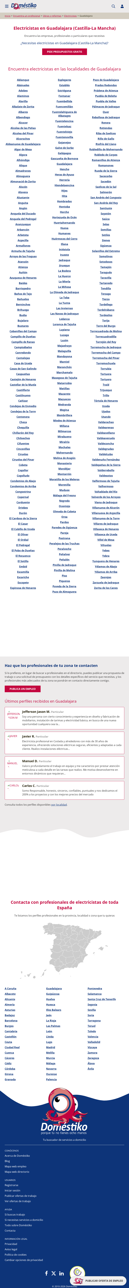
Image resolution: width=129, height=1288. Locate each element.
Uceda (106, 406)
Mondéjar (64, 468)
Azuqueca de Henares (23, 277)
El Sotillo (23, 561)
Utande (106, 417)
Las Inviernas (64, 308)
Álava (91, 1063)
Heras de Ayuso (64, 174)
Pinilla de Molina (64, 570)
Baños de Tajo (23, 294)
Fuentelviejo (64, 132)
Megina (64, 410)
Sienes (106, 240)
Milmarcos (64, 431)
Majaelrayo (64, 345)
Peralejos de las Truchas (64, 543)
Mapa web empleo (15, 1166)
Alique (23, 165)
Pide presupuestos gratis (64, 51)
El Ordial (23, 540)
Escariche (23, 577)
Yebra (105, 556)
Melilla (50, 1052)
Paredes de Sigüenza (64, 527)
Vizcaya (92, 1047)
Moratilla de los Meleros (64, 479)
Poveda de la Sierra (64, 586)
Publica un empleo (23, 689)
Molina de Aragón (64, 458)
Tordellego (105, 304)
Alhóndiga (23, 160)
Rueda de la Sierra (106, 171)
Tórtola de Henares (106, 400)
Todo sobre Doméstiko (18, 1225)
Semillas (106, 229)
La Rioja (51, 1020)
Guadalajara (64, 164)
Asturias (10, 1010)
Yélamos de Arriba (106, 572)
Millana (64, 426)
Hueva (64, 228)
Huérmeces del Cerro (64, 238)
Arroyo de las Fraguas (23, 256)
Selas (106, 224)
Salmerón (106, 192)
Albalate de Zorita (23, 106)
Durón (23, 513)
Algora (23, 154)
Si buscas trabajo (15, 1214)
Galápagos (64, 153)
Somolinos (105, 256)
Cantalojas (23, 358)
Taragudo (106, 272)
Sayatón (106, 213)
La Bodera (64, 271)
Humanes (64, 233)
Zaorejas (106, 577)
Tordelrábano (105, 310)
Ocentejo (64, 506)
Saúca (106, 219)
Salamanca (95, 994)
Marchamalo (64, 372)
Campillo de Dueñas (23, 336)
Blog (7, 1161)
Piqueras (64, 581)
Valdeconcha (106, 443)
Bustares (23, 326)
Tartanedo (105, 283)
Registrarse (11, 1185)
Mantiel (64, 361)
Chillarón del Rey (23, 433)
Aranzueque (23, 224)
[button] (6, 6)
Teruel (91, 1026)
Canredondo (23, 352)
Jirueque (64, 265)
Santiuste (106, 208)
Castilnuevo (23, 395)
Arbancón (23, 229)
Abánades (23, 85)
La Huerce (64, 276)
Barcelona (11, 1020)
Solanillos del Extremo (106, 251)
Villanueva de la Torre (106, 518)
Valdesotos (106, 475)
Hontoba (64, 206)
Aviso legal (11, 1249)
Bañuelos (23, 299)
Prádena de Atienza (106, 90)
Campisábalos (23, 347)
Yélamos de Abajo (106, 566)
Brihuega (23, 310)
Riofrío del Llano (106, 144)
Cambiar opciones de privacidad (24, 1260)
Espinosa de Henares (23, 588)
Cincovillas (23, 449)
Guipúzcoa (52, 994)
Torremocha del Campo (106, 352)
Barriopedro (23, 288)
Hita (64, 196)
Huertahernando (64, 222)
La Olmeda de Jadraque (64, 292)
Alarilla (23, 101)
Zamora (92, 1052)
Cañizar (23, 400)
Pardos (64, 522)
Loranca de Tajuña (64, 324)
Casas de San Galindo (23, 368)
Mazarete (64, 394)
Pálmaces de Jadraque (106, 106)
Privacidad (11, 1244)
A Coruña (10, 988)
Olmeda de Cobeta (64, 511)
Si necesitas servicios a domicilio (24, 1220)
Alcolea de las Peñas (23, 128)
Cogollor (23, 470)
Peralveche (64, 549)
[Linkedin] (61, 1273)
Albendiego (23, 117)
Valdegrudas (106, 449)
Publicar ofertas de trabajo (20, 1196)
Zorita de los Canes (106, 588)
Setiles (106, 235)
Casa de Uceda (23, 363)
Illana (64, 244)
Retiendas (106, 128)
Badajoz (10, 1015)
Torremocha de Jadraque (105, 347)
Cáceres (9, 1058)
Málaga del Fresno (64, 495)
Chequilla (23, 427)
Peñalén (64, 559)
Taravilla (105, 277)
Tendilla (106, 288)
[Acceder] (122, 6)
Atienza (23, 267)
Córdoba (10, 1068)
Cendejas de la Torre (23, 411)
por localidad (59, 804)
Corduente (23, 502)
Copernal (23, 497)
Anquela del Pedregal (23, 219)
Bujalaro (23, 320)
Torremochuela (105, 363)
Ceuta (8, 1042)
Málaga (50, 1063)
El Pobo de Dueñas (23, 550)
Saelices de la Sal (105, 187)
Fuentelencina (64, 121)
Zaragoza (93, 1058)
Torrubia (106, 368)
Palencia (51, 1079)
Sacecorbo (106, 176)
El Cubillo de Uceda (23, 529)
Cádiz (8, 1063)
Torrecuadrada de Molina (106, 331)
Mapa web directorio (17, 1171)
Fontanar (64, 96)
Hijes (64, 190)
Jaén (49, 1015)
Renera (105, 122)
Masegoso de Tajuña (64, 378)
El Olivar (23, 534)
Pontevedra (95, 988)
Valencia (93, 1036)
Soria (91, 1015)
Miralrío (64, 442)
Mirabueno (64, 436)
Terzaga (106, 294)
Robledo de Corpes (105, 154)
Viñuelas (106, 545)
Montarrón (64, 474)
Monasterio (64, 463)
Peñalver (64, 554)
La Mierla (64, 281)
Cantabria (11, 1031)
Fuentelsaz (64, 126)
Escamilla (23, 572)
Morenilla (64, 484)
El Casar (23, 523)
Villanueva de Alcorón (106, 507)
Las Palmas (53, 1026)
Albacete (10, 994)
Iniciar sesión (12, 1190)
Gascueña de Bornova (64, 158)
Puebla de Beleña (106, 96)
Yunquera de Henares (105, 561)
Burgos (9, 1026)
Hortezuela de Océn (64, 217)
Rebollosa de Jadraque (106, 117)
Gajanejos (64, 142)
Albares (23, 112)
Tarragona (94, 1020)
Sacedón (106, 181)
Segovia (92, 1004)
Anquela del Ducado (23, 213)
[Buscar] (113, 6)
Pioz (64, 575)
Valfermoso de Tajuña (106, 481)
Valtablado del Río (106, 491)
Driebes (23, 507)
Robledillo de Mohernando (106, 149)
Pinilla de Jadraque (64, 565)
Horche (64, 212)
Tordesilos (106, 315)
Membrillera (64, 415)
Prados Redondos (106, 85)
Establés (64, 85)
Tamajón (106, 267)
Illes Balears (53, 1010)
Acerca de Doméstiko (17, 1155)
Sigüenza (106, 245)
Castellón (11, 1036)
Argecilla (23, 240)
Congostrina (23, 491)
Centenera (23, 417)
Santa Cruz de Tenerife (102, 999)
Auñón (23, 272)
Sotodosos (105, 261)
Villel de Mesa (105, 540)
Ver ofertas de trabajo (18, 1201)
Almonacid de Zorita (23, 181)
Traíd (106, 384)
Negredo (64, 501)
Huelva (50, 999)
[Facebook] (46, 1273)
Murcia (50, 1058)
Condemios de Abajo (23, 481)
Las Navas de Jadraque (64, 313)
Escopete (23, 582)
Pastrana (64, 538)
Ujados (106, 411)
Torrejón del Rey (106, 342)
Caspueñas (23, 374)
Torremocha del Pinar (105, 358)
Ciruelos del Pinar (23, 459)
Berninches (23, 304)
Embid (23, 566)
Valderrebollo (106, 470)
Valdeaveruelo (106, 438)
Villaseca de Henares (106, 529)
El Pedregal (23, 545)
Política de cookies (16, 1254)
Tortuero (105, 379)
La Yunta (64, 303)
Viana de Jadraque (106, 502)
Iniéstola (64, 249)
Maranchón (64, 367)
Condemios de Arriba (23, 486)
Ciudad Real (12, 1047)
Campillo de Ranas (23, 342)
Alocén (23, 187)
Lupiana (64, 329)
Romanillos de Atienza (106, 160)
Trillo (106, 395)
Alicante (10, 999)
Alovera (23, 192)
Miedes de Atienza (64, 420)
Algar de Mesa (23, 149)
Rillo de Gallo (106, 138)
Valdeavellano (106, 433)
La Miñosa (64, 287)
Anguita (23, 203)
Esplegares (64, 80)
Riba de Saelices (106, 133)
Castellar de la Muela (23, 384)
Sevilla (92, 1010)
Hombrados (64, 201)
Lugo (49, 1042)
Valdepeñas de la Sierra (106, 465)
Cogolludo (23, 475)
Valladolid (94, 1042)
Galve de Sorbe (64, 148)
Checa (23, 422)
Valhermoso (105, 486)
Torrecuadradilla (105, 336)
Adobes (23, 90)
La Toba (64, 297)
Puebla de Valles (106, 101)
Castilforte (23, 390)
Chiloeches (23, 438)
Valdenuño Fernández (106, 459)
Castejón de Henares (23, 379)
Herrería (64, 180)
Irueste (64, 255)
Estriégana (64, 90)
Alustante (23, 197)
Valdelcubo (106, 454)
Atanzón (23, 261)
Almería (10, 1004)
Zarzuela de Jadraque (106, 582)
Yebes (105, 550)
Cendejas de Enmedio (23, 406)
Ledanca (64, 319)
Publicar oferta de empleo (104, 1280)
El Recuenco (23, 556)
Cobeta (23, 465)
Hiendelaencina (64, 185)
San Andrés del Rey (106, 203)
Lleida (50, 1036)
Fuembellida (64, 101)
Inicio (7, 15)
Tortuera (105, 374)
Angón (23, 208)
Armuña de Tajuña (23, 251)
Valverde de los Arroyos (106, 497)
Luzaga (64, 335)
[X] (53, 1273)
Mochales (64, 447)
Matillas (64, 388)
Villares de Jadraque (105, 523)
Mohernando (64, 452)
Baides (23, 283)
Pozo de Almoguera (64, 591)
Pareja (64, 533)
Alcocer (23, 122)
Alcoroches (23, 138)
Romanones (105, 165)
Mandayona (64, 356)
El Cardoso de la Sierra (23, 518)
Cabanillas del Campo (23, 331)
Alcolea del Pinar (23, 133)
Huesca (50, 1004)
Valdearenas (106, 427)
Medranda (64, 404)
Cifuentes (23, 443)
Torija (105, 320)
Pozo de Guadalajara (106, 80)
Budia (23, 315)
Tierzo (106, 299)
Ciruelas (23, 454)
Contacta (10, 1230)
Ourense (51, 1074)
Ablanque (23, 80)
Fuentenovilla (64, 137)
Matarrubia (64, 383)
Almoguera (23, 176)
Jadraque (64, 260)
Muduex (64, 490)
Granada (10, 1079)
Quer (106, 112)
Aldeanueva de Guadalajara (23, 144)
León (49, 1031)
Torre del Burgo (105, 326)
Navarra (51, 1068)
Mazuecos (64, 399)
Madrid (50, 1047)
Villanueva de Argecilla (106, 513)
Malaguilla (64, 351)
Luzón (64, 340)
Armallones (23, 245)
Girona (9, 1074)
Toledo (92, 1031)
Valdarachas (106, 422)
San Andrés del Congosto (105, 197)
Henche (64, 169)
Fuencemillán (64, 106)
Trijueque (106, 390)
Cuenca (9, 1052)
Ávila (91, 1068)
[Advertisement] (63, 623)
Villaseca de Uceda (105, 534)
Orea (64, 517)
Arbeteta (23, 235)
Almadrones (23, 171)
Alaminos (23, 96)
